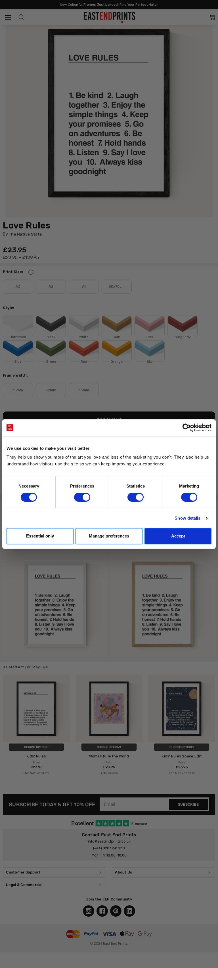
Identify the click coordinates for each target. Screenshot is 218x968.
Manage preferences (109, 536)
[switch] (82, 497)
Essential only (40, 536)
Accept (178, 536)
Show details (187, 518)
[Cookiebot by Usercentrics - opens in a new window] (186, 427)
